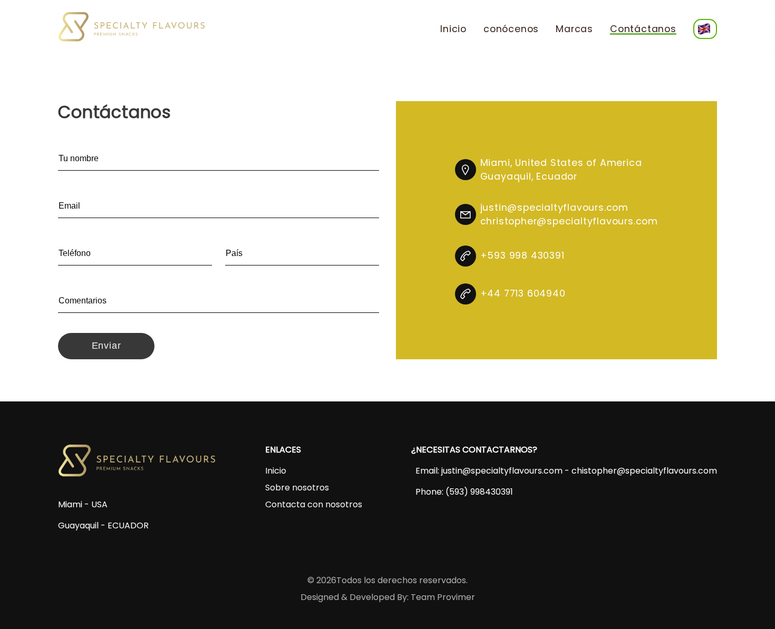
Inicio (453, 29)
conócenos (511, 29)
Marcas (574, 29)
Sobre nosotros (297, 487)
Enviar (106, 345)
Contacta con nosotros (313, 504)
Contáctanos (643, 29)
